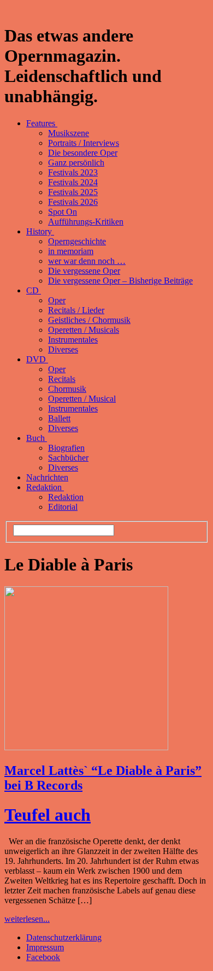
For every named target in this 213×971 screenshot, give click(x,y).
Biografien (66, 447)
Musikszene (68, 133)
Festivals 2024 (73, 182)
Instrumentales (73, 339)
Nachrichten (47, 477)
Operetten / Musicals (83, 329)
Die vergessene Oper (84, 270)
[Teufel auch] (86, 747)
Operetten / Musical (82, 398)
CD (33, 290)
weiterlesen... (27, 918)
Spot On (62, 211)
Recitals (61, 379)
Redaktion (45, 487)
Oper (57, 300)
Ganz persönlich (76, 162)
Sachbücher (68, 457)
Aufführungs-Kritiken (85, 221)
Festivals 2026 (73, 202)
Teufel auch (47, 815)
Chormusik (67, 388)
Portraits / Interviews (83, 143)
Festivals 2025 (73, 192)
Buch (36, 438)
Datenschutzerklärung (64, 937)
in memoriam (70, 251)
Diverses (63, 349)
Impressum (45, 947)
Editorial (63, 506)
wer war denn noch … (87, 261)
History (40, 231)
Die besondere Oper (82, 152)
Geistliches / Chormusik (89, 320)
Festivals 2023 (73, 172)
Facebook (43, 957)
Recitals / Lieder (76, 310)
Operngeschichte (77, 241)
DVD (37, 359)
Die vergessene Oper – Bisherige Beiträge (120, 280)
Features (41, 123)
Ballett (59, 418)
